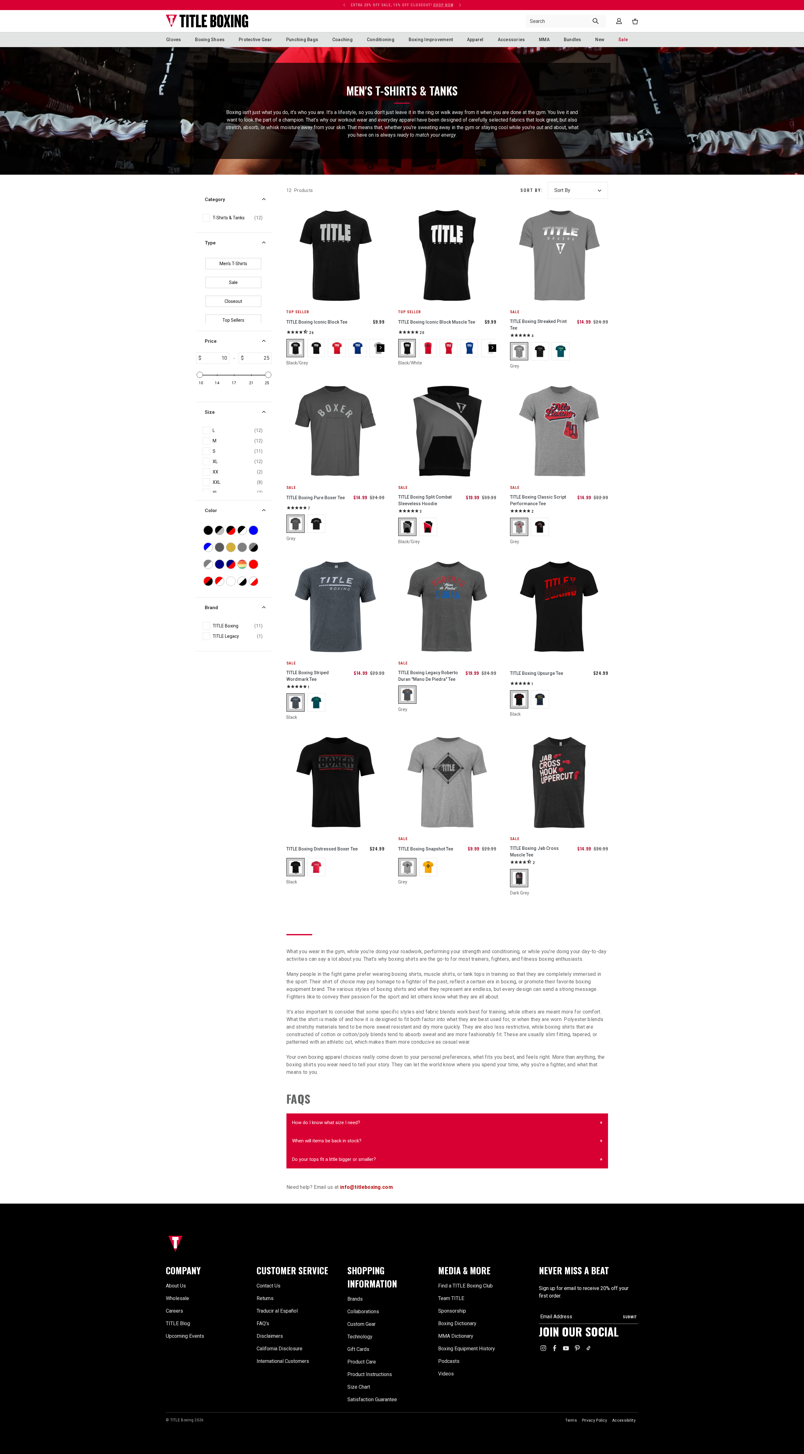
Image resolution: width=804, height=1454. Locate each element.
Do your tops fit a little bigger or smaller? (334, 1159)
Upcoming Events (185, 1336)
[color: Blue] (560, 351)
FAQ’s (263, 1323)
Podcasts (448, 1361)
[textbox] (215, 358)
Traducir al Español (277, 1311)
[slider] (200, 375)
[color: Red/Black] (428, 348)
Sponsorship (452, 1311)
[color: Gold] (428, 867)
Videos (446, 1374)
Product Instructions (369, 1374)
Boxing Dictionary (457, 1323)
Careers (174, 1311)
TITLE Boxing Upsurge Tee (536, 673)
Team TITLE (451, 1298)
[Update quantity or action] (344, 5)
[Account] (619, 21)
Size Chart (358, 1387)
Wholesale (177, 1298)
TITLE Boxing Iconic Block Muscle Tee (436, 322)
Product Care (361, 1362)
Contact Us (268, 1286)
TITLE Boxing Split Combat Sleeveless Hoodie (425, 500)
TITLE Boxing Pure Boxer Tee (315, 497)
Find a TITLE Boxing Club (465, 1286)
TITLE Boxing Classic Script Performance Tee (538, 500)
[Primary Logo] (207, 21)
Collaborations (363, 1312)
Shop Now (315, 5)
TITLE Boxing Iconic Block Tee (316, 322)
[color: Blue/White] (357, 348)
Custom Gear (361, 1324)
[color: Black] (540, 351)
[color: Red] (316, 867)
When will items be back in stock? (326, 1141)
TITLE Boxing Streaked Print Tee (538, 325)
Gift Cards (358, 1349)
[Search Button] (596, 21)
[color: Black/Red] (428, 527)
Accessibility (624, 1420)
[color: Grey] (519, 351)
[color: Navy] (540, 699)
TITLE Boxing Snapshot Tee (425, 848)
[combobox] (566, 21)
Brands (355, 1299)
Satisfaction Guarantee (372, 1399)
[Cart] (635, 21)
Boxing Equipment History (466, 1349)
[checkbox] (238, 218)
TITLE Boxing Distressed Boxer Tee (322, 848)
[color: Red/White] (337, 348)
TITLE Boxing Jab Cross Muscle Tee (534, 851)
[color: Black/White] (316, 348)
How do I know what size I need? (326, 1122)
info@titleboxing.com (366, 1187)
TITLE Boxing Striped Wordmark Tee (307, 676)
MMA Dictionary (455, 1336)
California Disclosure (279, 1349)
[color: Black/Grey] (295, 348)
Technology (359, 1337)
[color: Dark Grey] (519, 878)
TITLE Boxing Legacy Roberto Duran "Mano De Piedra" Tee (428, 676)
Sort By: (531, 190)
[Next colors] (380, 348)
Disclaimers (270, 1336)
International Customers (283, 1361)
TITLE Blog (178, 1323)
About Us (176, 1286)
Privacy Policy (594, 1420)
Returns (265, 1298)
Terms (571, 1420)
